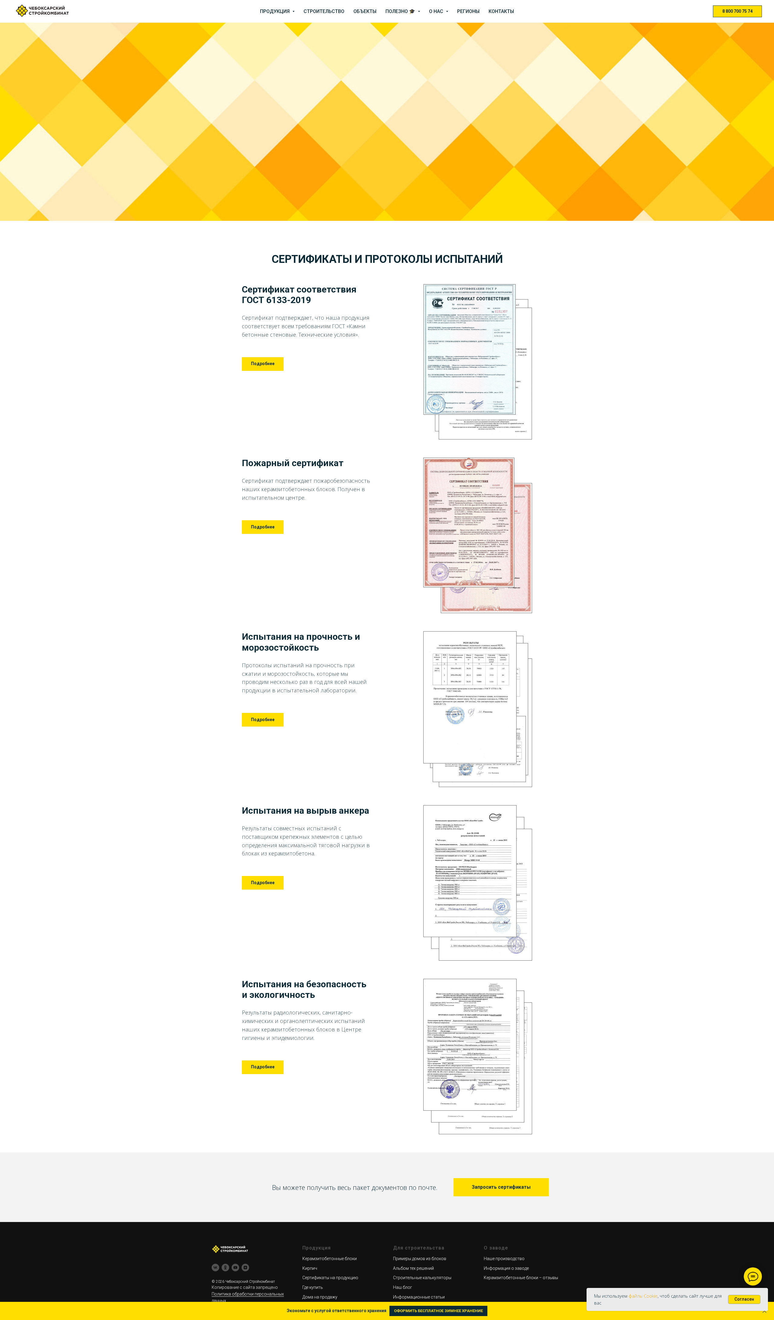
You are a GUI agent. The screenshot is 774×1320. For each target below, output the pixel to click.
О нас (436, 11)
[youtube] (235, 1267)
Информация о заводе (506, 1268)
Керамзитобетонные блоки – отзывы (521, 1277)
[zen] (245, 1267)
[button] (501, 1187)
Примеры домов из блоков (419, 1258)
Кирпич (309, 1268)
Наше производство (504, 1258)
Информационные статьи (419, 1297)
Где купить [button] (312, 1287)
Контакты (501, 11)
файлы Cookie (643, 1296)
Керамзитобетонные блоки (329, 1258)
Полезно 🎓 (400, 11)
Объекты (364, 11)
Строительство (324, 11)
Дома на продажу (319, 1297)
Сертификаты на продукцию (330, 1277)
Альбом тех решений (413, 1268)
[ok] (225, 1267)
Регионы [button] (468, 11)
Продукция (275, 11)
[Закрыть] (764, 1311)
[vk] (215, 1267)
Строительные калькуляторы (422, 1277)
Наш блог (402, 1287)
